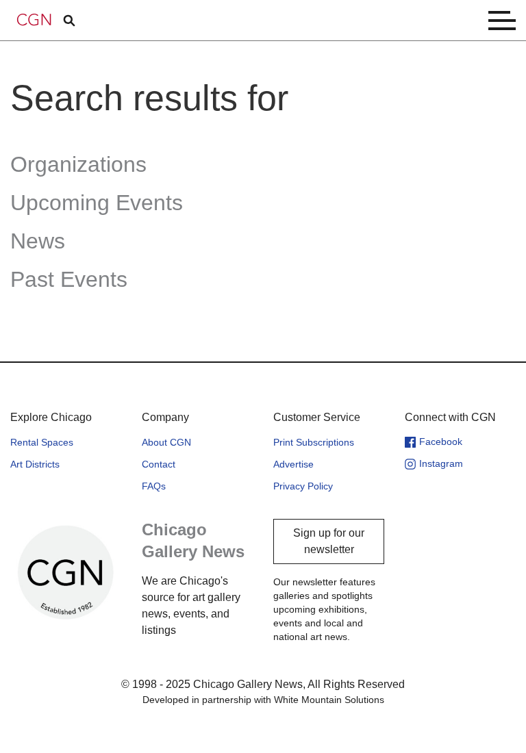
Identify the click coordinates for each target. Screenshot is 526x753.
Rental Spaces (41, 442)
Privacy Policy (303, 486)
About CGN (166, 442)
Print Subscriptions (313, 442)
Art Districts (35, 464)
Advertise (293, 464)
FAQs (154, 486)
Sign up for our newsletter (328, 541)
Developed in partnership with (263, 699)
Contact (158, 464)
